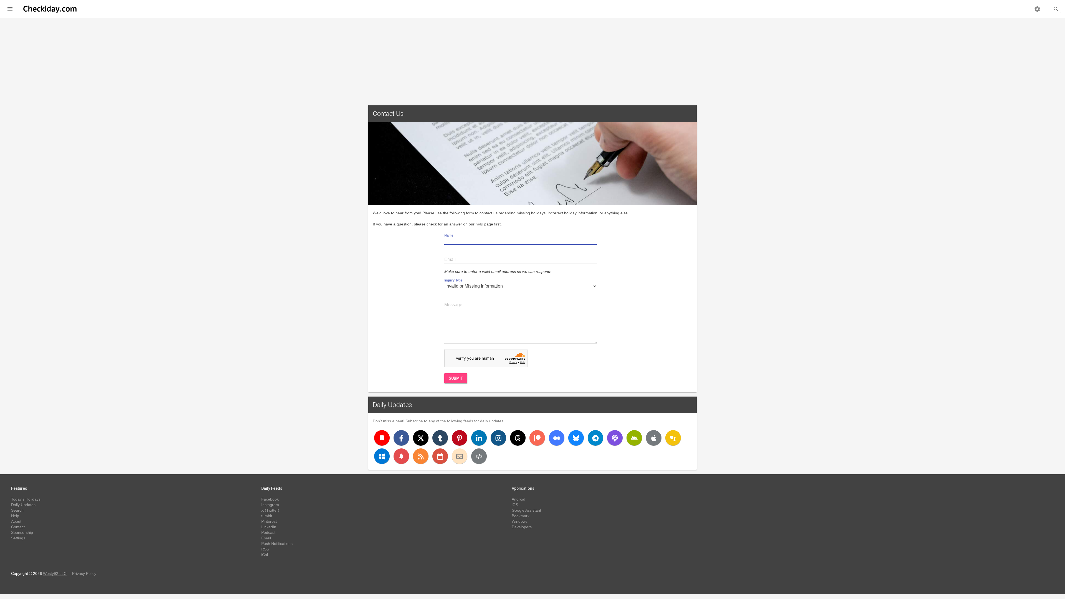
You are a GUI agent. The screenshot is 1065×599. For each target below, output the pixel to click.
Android (518, 499)
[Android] (634, 438)
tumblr (266, 516)
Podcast (268, 532)
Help (15, 516)
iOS (515, 504)
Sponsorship (22, 532)
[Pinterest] (459, 438)
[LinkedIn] (479, 438)
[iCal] (440, 456)
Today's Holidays (25, 499)
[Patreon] (537, 438)
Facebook (270, 499)
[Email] (459, 456)
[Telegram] (595, 438)
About (16, 521)
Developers (522, 527)
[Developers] (479, 456)
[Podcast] (615, 438)
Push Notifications (277, 543)
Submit (456, 378)
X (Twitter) (270, 510)
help (479, 224)
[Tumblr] (440, 438)
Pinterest (269, 521)
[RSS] (420, 456)
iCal (264, 554)
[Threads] (518, 438)
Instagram (270, 504)
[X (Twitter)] (420, 438)
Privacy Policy (84, 573)
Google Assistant (526, 510)
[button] (10, 9)
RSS (265, 549)
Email (266, 538)
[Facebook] (401, 438)
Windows (520, 521)
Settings (18, 538)
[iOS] (653, 438)
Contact (18, 527)
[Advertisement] (532, 59)
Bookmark (520, 516)
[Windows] (382, 456)
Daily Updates (392, 405)
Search (17, 510)
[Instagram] (498, 438)
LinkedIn (268, 527)
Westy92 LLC (55, 573)
